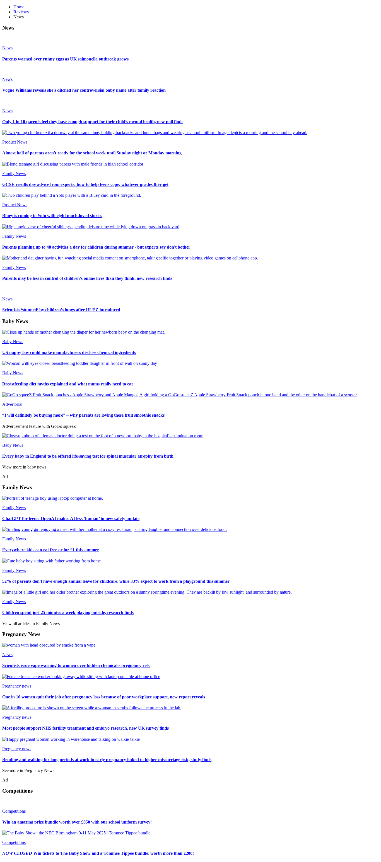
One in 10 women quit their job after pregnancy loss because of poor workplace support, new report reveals (103, 697)
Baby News (12, 341)
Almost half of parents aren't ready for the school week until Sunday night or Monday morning (92, 152)
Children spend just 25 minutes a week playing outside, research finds (68, 612)
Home (18, 6)
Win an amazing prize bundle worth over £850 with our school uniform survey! (77, 822)
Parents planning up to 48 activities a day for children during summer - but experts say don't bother (96, 247)
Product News (14, 142)
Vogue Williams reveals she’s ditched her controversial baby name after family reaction (84, 90)
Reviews (21, 11)
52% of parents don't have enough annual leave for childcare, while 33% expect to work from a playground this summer (116, 581)
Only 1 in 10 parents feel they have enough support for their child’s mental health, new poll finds (92, 121)
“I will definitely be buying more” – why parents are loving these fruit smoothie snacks (83, 415)
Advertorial (12, 404)
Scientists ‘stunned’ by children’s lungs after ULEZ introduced (61, 309)
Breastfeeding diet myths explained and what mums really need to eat (67, 384)
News (7, 47)
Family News (14, 173)
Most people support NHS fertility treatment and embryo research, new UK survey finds (85, 728)
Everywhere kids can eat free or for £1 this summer (50, 549)
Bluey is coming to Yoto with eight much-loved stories (52, 215)
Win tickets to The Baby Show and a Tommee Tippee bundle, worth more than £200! (98, 853)
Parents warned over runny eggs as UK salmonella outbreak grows (65, 59)
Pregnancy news (16, 686)
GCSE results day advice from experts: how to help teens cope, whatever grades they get (85, 184)
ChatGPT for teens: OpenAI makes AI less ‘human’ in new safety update (70, 518)
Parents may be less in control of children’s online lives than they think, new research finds (87, 278)
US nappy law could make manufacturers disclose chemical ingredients (69, 352)
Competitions (14, 811)
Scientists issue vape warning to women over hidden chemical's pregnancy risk (76, 665)
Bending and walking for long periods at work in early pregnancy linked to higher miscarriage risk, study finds (106, 759)
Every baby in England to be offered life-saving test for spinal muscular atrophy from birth (87, 456)
